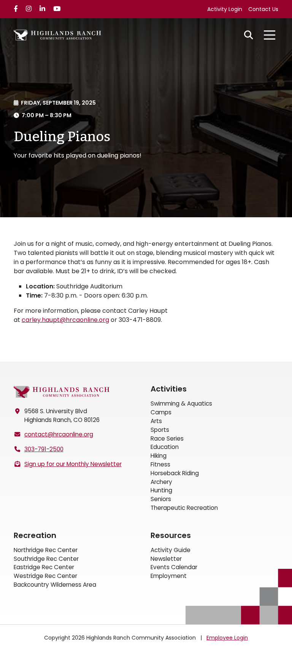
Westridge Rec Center (45, 576)
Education (165, 447)
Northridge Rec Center (46, 550)
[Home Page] (62, 392)
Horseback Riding (175, 473)
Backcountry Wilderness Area (55, 585)
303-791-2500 (43, 449)
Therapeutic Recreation (184, 508)
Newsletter (166, 559)
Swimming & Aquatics (181, 403)
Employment (169, 576)
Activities (169, 389)
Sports (160, 430)
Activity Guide (170, 550)
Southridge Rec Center (46, 559)
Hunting (161, 490)
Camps (161, 412)
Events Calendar (174, 567)
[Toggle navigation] (269, 35)
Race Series (167, 438)
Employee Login (227, 637)
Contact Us (263, 9)
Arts (156, 421)
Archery (161, 482)
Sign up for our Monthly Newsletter (73, 464)
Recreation (35, 535)
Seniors (161, 499)
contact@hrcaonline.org (58, 434)
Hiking (159, 456)
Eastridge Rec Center (44, 567)
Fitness (160, 464)
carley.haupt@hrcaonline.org (65, 319)
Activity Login (224, 9)
